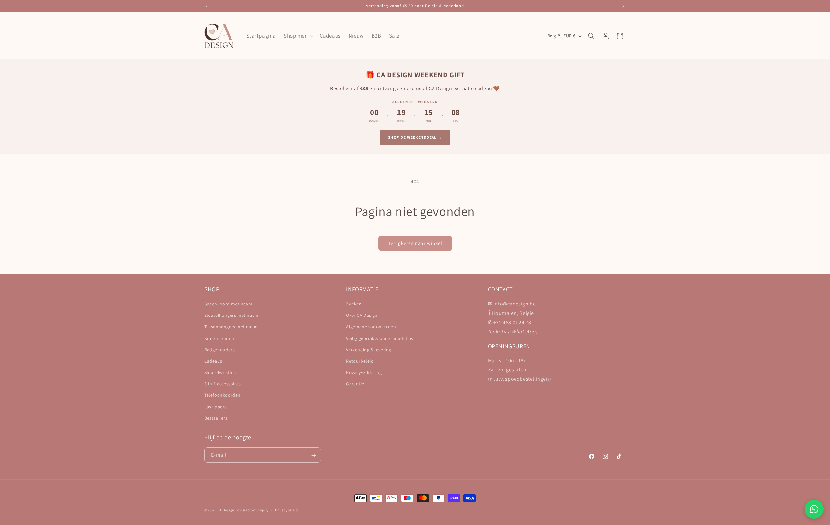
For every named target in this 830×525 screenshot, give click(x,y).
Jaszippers (215, 407)
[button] (297, 35)
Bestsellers (216, 418)
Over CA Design (361, 315)
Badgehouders (219, 349)
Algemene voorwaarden (371, 327)
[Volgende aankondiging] (623, 6)
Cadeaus (213, 361)
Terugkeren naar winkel (415, 243)
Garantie (355, 384)
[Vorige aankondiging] (206, 6)
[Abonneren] (313, 455)
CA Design (226, 510)
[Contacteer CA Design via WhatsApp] (814, 509)
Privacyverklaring (364, 372)
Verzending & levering (368, 349)
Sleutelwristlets (221, 372)
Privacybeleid (286, 509)
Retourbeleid (360, 361)
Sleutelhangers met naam (231, 315)
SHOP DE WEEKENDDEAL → (415, 137)
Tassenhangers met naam (231, 327)
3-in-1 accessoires (222, 384)
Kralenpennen (219, 338)
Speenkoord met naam (228, 304)
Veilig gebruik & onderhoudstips (379, 338)
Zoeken (354, 304)
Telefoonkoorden (222, 395)
